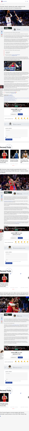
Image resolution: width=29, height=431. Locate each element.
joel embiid (24, 248)
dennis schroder (20, 367)
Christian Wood (14, 124)
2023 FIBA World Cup (15, 367)
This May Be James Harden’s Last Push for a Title (10, 100)
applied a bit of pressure (18, 222)
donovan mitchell (15, 248)
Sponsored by (6, 102)
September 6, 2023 (14, 55)
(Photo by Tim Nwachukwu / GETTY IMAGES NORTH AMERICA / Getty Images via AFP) (19, 189)
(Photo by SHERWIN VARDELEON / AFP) (24, 311)
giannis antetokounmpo (19, 248)
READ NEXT (1, 84)
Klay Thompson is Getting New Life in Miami (9, 99)
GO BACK (3, 4)
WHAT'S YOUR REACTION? (9, 118)
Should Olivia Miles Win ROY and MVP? (9, 96)
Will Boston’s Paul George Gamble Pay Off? (9, 97)
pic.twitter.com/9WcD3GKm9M (16, 54)
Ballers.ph (10, 95)
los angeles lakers (19, 124)
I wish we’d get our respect (15, 324)
